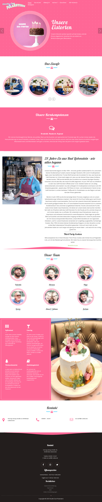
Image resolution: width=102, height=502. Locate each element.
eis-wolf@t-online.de (81, 418)
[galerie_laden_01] (14, 86)
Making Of (47, 2)
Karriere (54, 2)
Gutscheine (63, 2)
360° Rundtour (73, 2)
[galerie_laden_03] (64, 86)
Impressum (50, 488)
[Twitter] (57, 465)
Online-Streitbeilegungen (50, 492)
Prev (2, 31)
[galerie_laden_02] (39, 86)
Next (100, 31)
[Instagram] (50, 465)
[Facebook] (43, 465)
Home (29, 2)
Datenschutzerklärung (50, 486)
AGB (50, 490)
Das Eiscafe (37, 2)
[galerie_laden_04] (89, 86)
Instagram (31, 5)
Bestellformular (73, 245)
